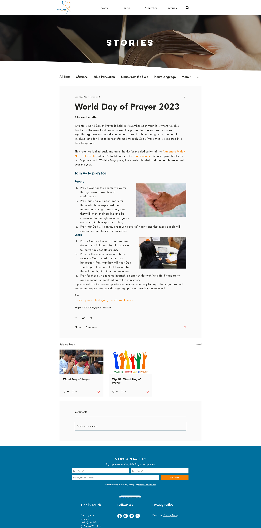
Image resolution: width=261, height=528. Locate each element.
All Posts (65, 77)
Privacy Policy (170, 515)
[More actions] (184, 97)
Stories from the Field (134, 77)
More (185, 77)
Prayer (78, 307)
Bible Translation (104, 77)
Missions (81, 77)
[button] (201, 8)
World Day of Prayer (76, 379)
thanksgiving (101, 300)
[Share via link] (83, 317)
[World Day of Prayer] (81, 362)
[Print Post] (90, 317)
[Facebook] (119, 516)
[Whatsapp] (137, 516)
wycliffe (79, 300)
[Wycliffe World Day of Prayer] (131, 362)
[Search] (187, 8)
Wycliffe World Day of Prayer (126, 381)
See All (198, 344)
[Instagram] (125, 516)
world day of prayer (122, 300)
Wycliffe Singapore (92, 307)
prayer (88, 300)
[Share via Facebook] (76, 317)
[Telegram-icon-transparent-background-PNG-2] (131, 516)
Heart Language (165, 77)
